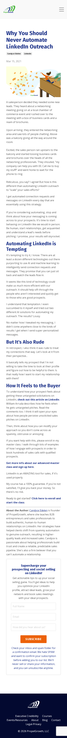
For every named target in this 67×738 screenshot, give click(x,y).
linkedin (27, 54)
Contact (55, 720)
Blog (45, 720)
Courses (47, 716)
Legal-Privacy (33, 724)
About (34, 720)
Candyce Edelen (38, 510)
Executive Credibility (26, 716)
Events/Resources (17, 720)
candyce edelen (14, 54)
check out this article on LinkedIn (38, 399)
